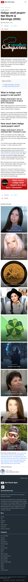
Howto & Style (7, 7)
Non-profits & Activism (6, 556)
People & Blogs (4, 558)
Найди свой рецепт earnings (11, 86)
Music (2, 552)
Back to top (24, 478)
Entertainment (4, 541)
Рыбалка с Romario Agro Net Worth (14, 284)
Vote (2, 518)
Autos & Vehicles (4, 535)
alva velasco (17, 463)
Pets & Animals (4, 560)
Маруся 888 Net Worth (14, 339)
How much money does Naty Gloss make (14, 460)
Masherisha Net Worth (14, 366)
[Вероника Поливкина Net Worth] (14, 383)
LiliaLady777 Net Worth (14, 312)
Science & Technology (6, 562)
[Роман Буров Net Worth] (14, 437)
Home (2, 7)
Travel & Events (4, 570)
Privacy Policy (4, 524)
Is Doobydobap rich (18, 456)
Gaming (2, 546)
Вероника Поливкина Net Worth (14, 393)
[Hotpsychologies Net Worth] (14, 219)
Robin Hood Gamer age (7, 463)
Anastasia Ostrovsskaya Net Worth (14, 257)
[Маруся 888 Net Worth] (14, 328)
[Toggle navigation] (25, 2)
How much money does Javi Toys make (13, 457)
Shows (2, 564)
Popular (2, 516)
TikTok (2, 522)
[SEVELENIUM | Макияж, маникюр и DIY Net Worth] (14, 410)
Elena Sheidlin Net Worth (12, 472)
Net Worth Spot (9, 2)
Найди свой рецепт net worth (12, 84)
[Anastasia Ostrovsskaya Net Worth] (14, 246)
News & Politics (4, 554)
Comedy (3, 538)
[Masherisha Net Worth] (14, 355)
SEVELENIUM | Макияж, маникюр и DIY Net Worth (14, 420)
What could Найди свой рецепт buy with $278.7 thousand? (16, 183)
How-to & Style (4, 548)
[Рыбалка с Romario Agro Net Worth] (14, 274)
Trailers (2, 568)
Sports (2, 566)
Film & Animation (4, 544)
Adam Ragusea (5, 461)
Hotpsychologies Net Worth (14, 230)
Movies (2, 550)
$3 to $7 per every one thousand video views (14, 152)
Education (3, 540)
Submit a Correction (5, 528)
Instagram (3, 520)
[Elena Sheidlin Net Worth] (2, 471)
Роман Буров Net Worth (14, 448)
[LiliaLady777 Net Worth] (14, 301)
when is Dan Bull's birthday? (17, 461)
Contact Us (3, 526)
